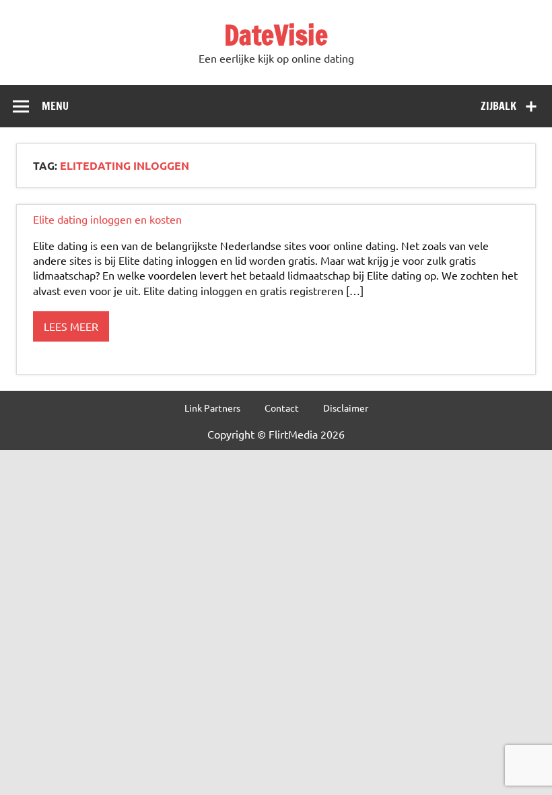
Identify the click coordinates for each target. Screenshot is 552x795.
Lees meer (71, 326)
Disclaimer (345, 407)
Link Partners (212, 407)
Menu (55, 105)
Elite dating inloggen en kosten (107, 219)
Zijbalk (498, 105)
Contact (282, 407)
